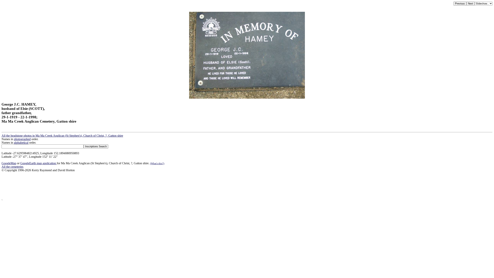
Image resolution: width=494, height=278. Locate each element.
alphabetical (21, 142)
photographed (22, 139)
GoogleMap (9, 163)
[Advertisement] (117, 185)
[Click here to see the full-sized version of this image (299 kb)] (247, 97)
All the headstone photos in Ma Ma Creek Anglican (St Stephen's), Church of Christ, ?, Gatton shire (62, 135)
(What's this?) (157, 163)
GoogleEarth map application (38, 163)
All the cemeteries (12, 166)
